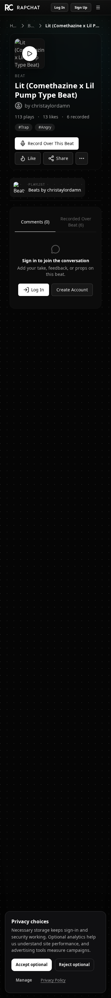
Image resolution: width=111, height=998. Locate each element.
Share (62, 158)
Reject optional (74, 964)
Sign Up (81, 7)
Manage (24, 980)
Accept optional (31, 964)
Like (32, 158)
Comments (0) (35, 222)
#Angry (45, 127)
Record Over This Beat (51, 143)
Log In (59, 7)
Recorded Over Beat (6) (75, 222)
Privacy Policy (53, 980)
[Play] (29, 53)
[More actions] (82, 158)
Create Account (72, 290)
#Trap (23, 127)
